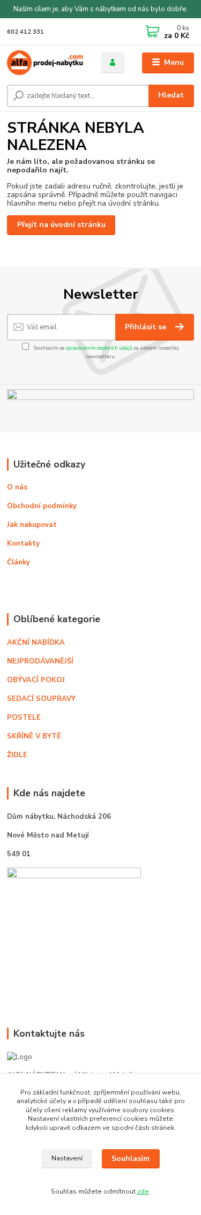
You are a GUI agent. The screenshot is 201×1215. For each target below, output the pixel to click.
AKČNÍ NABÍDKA (36, 642)
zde (143, 1191)
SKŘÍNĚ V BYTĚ (35, 736)
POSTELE (24, 717)
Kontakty (23, 543)
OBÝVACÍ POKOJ (36, 680)
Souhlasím (130, 1158)
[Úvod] (46, 62)
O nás (17, 487)
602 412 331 (25, 32)
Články (18, 562)
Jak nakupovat (32, 525)
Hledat (171, 95)
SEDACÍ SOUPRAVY (41, 699)
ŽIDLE (17, 755)
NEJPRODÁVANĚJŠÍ (40, 661)
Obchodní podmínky (42, 506)
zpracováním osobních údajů (98, 347)
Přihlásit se (146, 327)
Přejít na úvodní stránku (61, 225)
